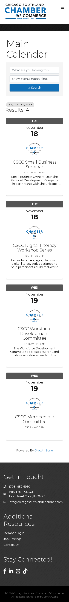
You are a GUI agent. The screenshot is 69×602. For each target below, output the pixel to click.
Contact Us (11, 545)
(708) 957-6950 (19, 486)
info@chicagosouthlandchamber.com (36, 502)
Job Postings (12, 539)
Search (36, 87)
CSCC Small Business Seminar (34, 164)
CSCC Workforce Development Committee (34, 333)
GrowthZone (43, 450)
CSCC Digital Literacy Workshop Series (34, 248)
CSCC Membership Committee (34, 419)
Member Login (14, 533)
